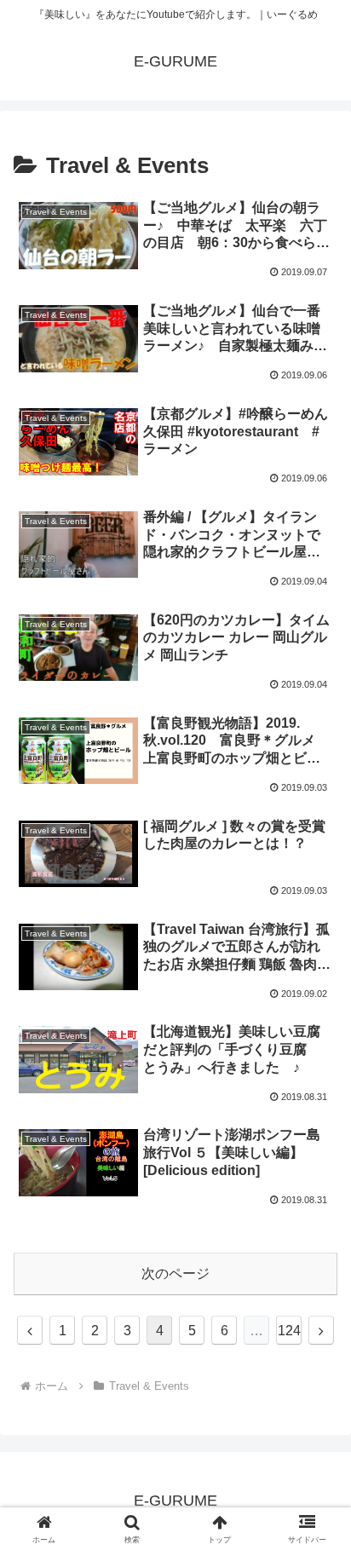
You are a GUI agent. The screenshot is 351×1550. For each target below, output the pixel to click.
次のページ (175, 1273)
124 (289, 1330)
